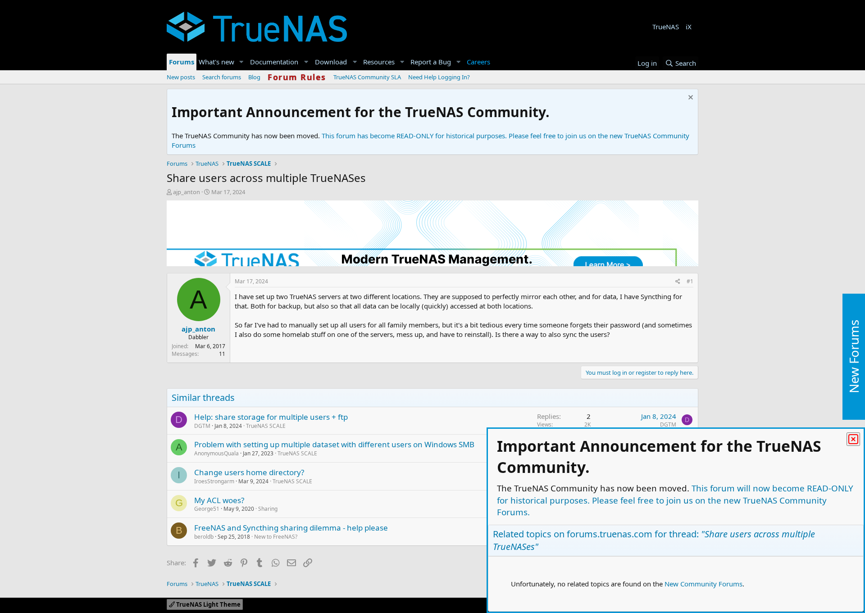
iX (689, 26)
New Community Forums (703, 583)
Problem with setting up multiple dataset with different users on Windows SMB (334, 444)
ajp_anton (186, 192)
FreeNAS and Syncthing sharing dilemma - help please (291, 527)
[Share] (677, 282)
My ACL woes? (219, 500)
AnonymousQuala (216, 453)
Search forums (221, 77)
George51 (206, 509)
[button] (241, 62)
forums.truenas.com (609, 534)
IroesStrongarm (214, 481)
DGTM (202, 426)
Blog (254, 77)
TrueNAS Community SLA (367, 77)
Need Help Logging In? (439, 77)
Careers (478, 61)
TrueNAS (665, 26)
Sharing (268, 509)
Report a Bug (430, 61)
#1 (690, 281)
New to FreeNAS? (275, 536)
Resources (379, 61)
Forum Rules (297, 77)
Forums (181, 61)
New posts (181, 77)
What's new (216, 61)
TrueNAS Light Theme (208, 604)
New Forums (853, 356)
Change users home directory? (249, 472)
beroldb (204, 536)
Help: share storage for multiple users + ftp (271, 417)
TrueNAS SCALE (266, 426)
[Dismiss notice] (689, 98)
